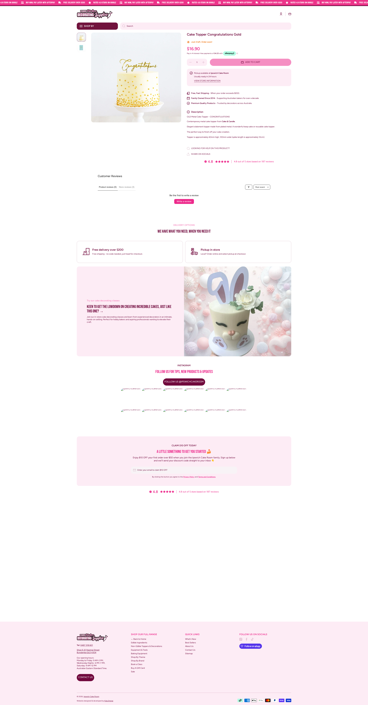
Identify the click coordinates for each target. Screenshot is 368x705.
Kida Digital (108, 701)
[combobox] (205, 26)
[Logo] (95, 14)
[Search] (122, 26)
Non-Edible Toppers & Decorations (146, 646)
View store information (207, 80)
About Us (189, 646)
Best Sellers (190, 642)
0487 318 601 (86, 645)
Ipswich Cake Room (91, 697)
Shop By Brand (137, 661)
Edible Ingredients (139, 642)
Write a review (184, 201)
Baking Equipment (139, 653)
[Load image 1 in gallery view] (81, 37)
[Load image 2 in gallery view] (81, 47)
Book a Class (136, 664)
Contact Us (190, 650)
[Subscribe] (233, 470)
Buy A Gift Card (138, 668)
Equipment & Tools (139, 650)
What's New (190, 639)
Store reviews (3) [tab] (126, 187)
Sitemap (189, 653)
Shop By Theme (138, 657)
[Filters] (248, 187)
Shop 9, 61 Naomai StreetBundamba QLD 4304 (88, 651)
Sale (133, 671)
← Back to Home (138, 639)
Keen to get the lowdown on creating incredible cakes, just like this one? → (129, 309)
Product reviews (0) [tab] (108, 187)
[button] (289, 13)
